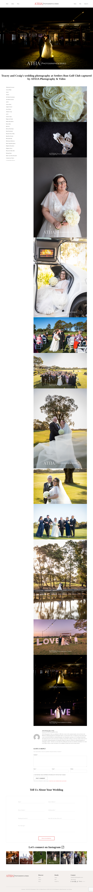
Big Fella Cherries (9, 136)
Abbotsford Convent (10, 87)
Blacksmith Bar (9, 138)
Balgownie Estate (9, 119)
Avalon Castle (9, 116)
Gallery (12, 3)
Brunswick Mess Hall (10, 150)
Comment (36, 754)
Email (53, 768)
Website (71, 768)
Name (35, 768)
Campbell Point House (10, 160)
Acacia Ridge (8, 89)
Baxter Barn (8, 123)
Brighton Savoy (9, 148)
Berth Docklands (9, 131)
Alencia (7, 94)
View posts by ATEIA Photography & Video (50, 732)
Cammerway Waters (10, 158)
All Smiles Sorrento (10, 99)
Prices (18, 3)
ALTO (7, 101)
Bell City (8, 126)
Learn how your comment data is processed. (57, 780)
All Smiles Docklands (10, 97)
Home (7, 3)
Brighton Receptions (10, 145)
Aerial (7, 92)
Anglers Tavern (9, 106)
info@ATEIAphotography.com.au (77, 877)
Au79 (7, 114)
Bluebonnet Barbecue (10, 141)
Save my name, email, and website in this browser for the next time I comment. (50, 774)
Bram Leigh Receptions (10, 143)
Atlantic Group (9, 111)
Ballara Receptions (9, 121)
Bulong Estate (9, 153)
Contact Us (86, 3)
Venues (75, 3)
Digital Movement (63, 889)
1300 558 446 (73, 879)
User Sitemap (69, 889)
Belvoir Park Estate (10, 128)
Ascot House (8, 109)
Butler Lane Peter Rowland (11, 155)
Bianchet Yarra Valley (10, 133)
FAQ (80, 3)
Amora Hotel (8, 104)
